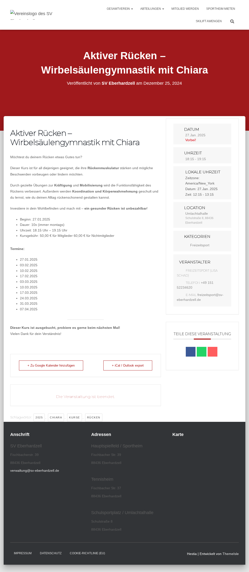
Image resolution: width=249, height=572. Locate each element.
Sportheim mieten (220, 8)
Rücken (93, 417)
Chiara (56, 417)
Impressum (23, 553)
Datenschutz (51, 553)
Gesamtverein (119, 8)
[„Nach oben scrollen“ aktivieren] (239, 562)
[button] (132, 8)
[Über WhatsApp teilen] (201, 352)
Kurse (74, 417)
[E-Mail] (212, 352)
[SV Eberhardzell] (41, 15)
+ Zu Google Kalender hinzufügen (51, 365)
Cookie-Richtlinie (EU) (87, 553)
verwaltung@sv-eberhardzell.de (34, 470)
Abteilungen (151, 8)
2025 (39, 417)
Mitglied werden (185, 8)
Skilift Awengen (209, 21)
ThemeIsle (230, 554)
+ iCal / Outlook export (128, 365)
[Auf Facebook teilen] (191, 352)
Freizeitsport (199, 245)
